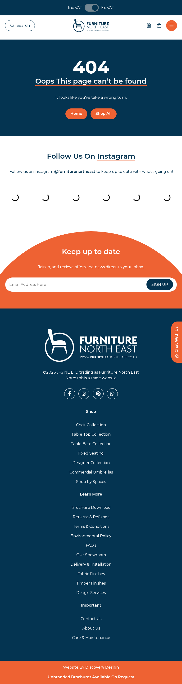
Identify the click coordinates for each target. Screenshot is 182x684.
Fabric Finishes (91, 574)
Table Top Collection (91, 434)
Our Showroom (91, 555)
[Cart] (159, 25)
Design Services (91, 592)
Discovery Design (102, 668)
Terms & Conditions (91, 526)
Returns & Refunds (91, 517)
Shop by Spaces (91, 481)
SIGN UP (159, 284)
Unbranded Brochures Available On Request (91, 677)
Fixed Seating (91, 453)
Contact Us (91, 619)
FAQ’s (91, 545)
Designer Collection (91, 462)
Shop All (104, 114)
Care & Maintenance (91, 637)
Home (76, 114)
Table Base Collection (91, 444)
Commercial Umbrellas (91, 472)
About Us (91, 628)
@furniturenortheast (74, 172)
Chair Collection (91, 425)
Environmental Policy (91, 536)
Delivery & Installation (91, 564)
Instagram (116, 157)
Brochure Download (91, 507)
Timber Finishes (91, 583)
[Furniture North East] (91, 25)
